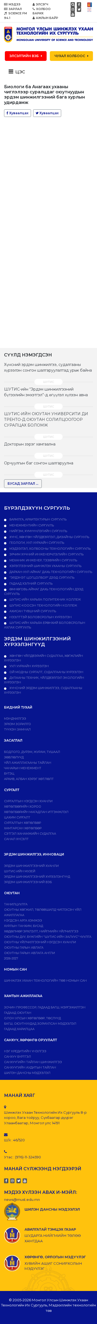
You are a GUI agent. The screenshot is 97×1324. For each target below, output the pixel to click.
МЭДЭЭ (14, 4)
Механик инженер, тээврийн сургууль (43, 560)
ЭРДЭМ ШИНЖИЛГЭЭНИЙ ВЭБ (28, 882)
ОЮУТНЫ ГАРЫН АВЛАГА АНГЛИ (29, 953)
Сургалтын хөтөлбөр (22, 823)
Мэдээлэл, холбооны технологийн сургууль (50, 548)
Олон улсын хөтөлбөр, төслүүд (32, 1018)
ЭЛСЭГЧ (42, 4)
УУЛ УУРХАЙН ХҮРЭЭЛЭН (29, 666)
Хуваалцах (18, 113)
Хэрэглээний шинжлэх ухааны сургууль (45, 566)
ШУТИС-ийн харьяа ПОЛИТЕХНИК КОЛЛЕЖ (45, 599)
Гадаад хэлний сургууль (31, 583)
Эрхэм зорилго (17, 724)
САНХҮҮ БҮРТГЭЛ (17, 1056)
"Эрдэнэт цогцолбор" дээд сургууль (41, 577)
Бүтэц (9, 773)
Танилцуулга (15, 904)
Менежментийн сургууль (31, 525)
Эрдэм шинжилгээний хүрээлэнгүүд (37, 877)
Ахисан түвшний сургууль (32, 611)
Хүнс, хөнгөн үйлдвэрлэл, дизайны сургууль (49, 537)
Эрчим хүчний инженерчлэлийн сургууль (46, 554)
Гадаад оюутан (17, 1013)
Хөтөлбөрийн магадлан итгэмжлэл (36, 812)
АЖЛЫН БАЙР (47, 18)
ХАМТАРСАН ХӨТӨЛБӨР (22, 828)
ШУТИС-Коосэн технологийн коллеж (43, 605)
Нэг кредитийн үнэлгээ (25, 1051)
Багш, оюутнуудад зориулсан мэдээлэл (40, 1023)
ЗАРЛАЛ (15, 9)
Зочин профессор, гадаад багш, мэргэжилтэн (44, 1007)
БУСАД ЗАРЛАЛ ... (23, 483)
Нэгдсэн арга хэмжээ (23, 920)
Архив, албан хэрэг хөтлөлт (29, 779)
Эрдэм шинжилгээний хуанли (31, 866)
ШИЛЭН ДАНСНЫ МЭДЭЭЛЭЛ (27, 1073)
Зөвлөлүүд (14, 757)
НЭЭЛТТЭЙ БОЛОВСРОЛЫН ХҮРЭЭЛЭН (40, 617)
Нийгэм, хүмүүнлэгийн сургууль (38, 531)
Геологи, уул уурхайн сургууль (36, 543)
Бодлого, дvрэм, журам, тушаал (32, 752)
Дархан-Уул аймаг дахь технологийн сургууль (50, 572)
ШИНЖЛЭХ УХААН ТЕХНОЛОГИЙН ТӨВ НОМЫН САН (45, 980)
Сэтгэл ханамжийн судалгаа (30, 833)
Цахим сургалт (17, 817)
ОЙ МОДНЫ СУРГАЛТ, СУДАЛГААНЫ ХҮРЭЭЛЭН (46, 672)
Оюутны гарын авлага (23, 947)
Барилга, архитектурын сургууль (38, 519)
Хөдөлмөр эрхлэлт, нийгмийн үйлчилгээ (41, 931)
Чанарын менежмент (22, 768)
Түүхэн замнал (17, 729)
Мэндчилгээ (15, 718)
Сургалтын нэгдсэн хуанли (28, 801)
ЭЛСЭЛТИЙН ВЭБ (24, 56)
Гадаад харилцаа (19, 1029)
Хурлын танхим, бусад (23, 926)
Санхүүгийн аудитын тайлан (30, 1067)
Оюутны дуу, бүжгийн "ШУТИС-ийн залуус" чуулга (47, 937)
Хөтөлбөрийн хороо (22, 806)
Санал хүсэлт (16, 839)
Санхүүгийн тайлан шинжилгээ (33, 1062)
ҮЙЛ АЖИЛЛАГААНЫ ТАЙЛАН (27, 763)
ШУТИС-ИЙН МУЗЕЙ (19, 871)
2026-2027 (11, 958)
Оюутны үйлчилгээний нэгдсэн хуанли (40, 942)
